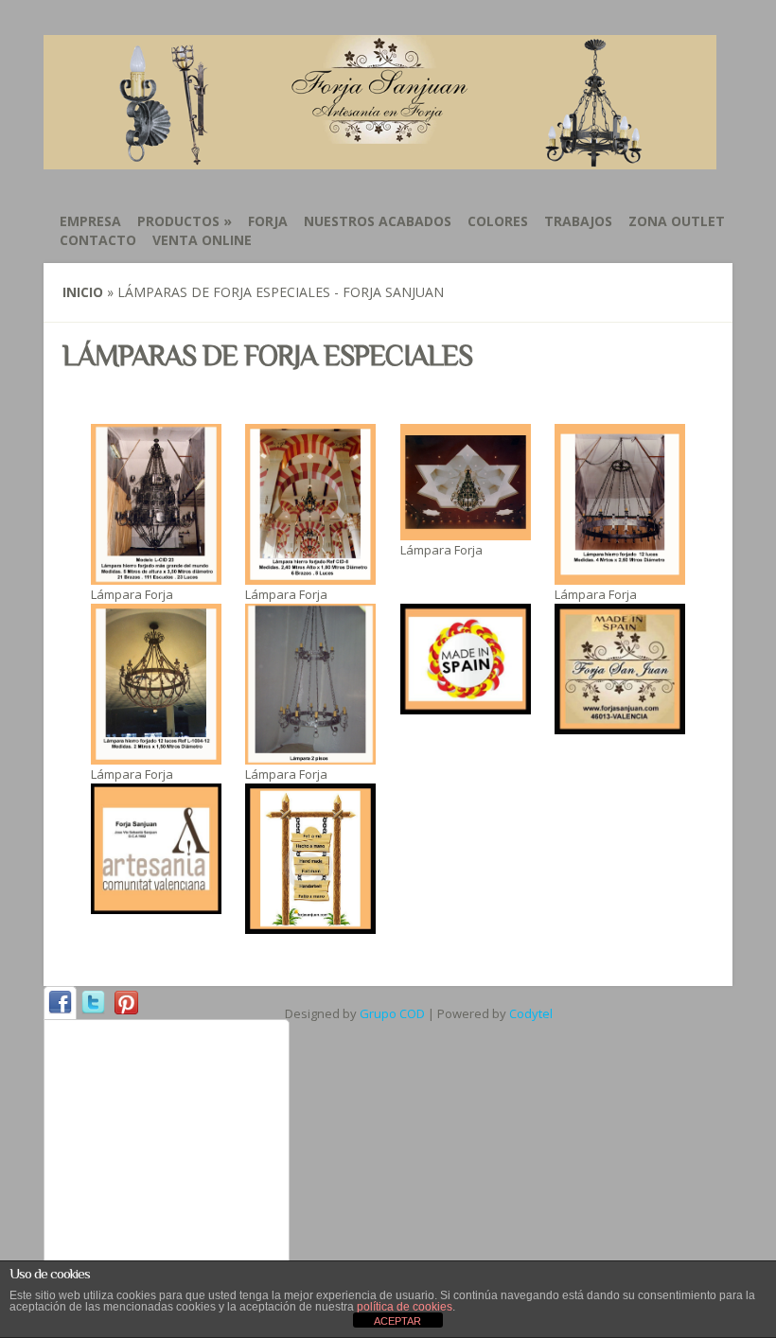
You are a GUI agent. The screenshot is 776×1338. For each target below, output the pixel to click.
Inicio (82, 292)
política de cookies (404, 1306)
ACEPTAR (397, 1321)
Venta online (202, 240)
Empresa (90, 221)
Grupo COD (392, 1013)
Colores (497, 221)
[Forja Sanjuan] (380, 158)
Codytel (531, 1013)
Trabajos (578, 221)
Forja (268, 221)
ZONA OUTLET (676, 221)
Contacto (98, 240)
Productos (184, 221)
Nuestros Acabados (377, 221)
